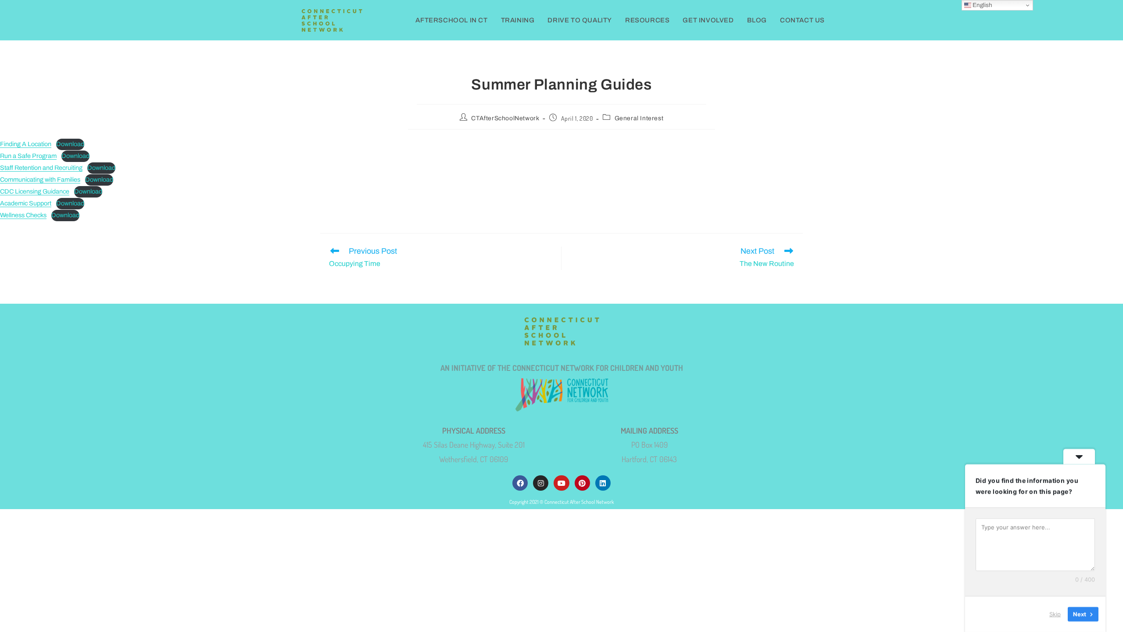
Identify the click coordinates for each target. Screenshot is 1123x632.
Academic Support (25, 203)
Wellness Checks (23, 215)
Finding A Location (25, 143)
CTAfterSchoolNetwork (505, 118)
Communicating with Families (40, 179)
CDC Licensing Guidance (34, 191)
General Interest (639, 118)
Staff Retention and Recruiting (41, 167)
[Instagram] (540, 483)
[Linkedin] (603, 483)
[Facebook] (520, 483)
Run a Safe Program (28, 155)
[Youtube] (561, 483)
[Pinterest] (582, 483)
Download (70, 143)
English (981, 5)
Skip (1055, 614)
